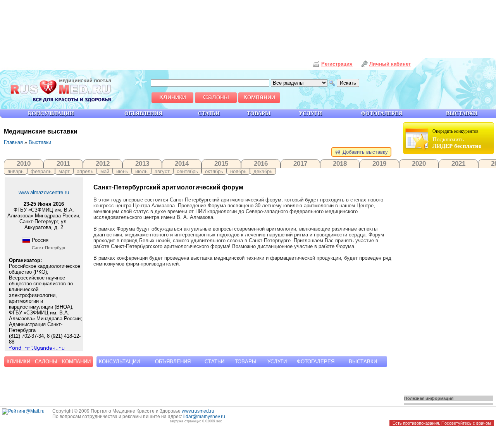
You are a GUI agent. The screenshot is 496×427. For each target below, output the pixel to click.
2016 (261, 163)
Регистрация (337, 64)
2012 (103, 163)
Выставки (40, 142)
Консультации (119, 362)
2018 (340, 163)
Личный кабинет (390, 64)
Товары (246, 362)
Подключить (457, 138)
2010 (24, 163)
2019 (379, 163)
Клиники (18, 362)
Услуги (277, 362)
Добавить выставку (364, 152)
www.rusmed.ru (198, 411)
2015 (221, 163)
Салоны (46, 362)
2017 (300, 163)
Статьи (214, 362)
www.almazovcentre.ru (44, 192)
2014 (182, 163)
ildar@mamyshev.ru (204, 416)
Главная (13, 142)
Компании (76, 362)
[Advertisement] (449, 272)
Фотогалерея (315, 362)
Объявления (173, 362)
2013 (142, 163)
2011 (63, 163)
